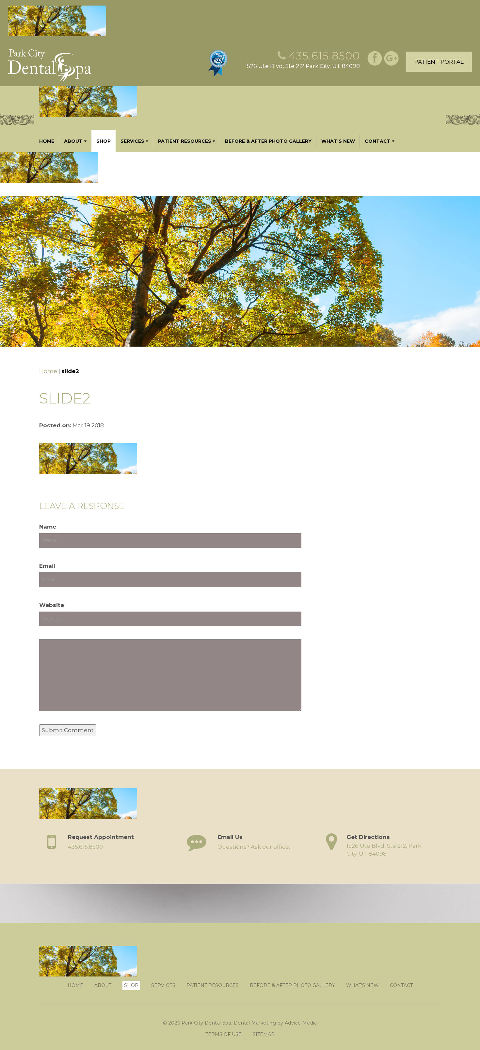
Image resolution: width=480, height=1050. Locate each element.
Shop (103, 141)
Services (132, 141)
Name (47, 526)
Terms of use (223, 1034)
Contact (378, 141)
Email (47, 566)
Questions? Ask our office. (253, 847)
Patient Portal (439, 61)
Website (51, 605)
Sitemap (264, 1034)
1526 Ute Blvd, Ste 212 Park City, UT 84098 (302, 66)
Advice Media (301, 1023)
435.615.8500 (324, 55)
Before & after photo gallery (268, 141)
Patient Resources (184, 141)
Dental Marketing (255, 1023)
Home (46, 141)
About (73, 141)
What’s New (338, 141)
